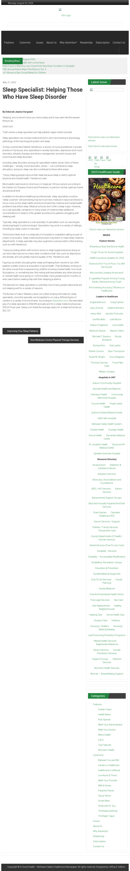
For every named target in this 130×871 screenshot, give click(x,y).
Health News (104, 714)
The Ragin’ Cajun (106, 816)
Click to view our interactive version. (106, 229)
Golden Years (105, 709)
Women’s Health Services (106, 668)
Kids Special (104, 719)
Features (9, 42)
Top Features (104, 745)
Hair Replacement (101, 605)
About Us (51, 42)
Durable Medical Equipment (106, 574)
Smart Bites (104, 800)
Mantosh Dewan (97, 330)
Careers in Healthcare (108, 765)
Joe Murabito (98, 319)
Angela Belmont (98, 302)
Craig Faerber (117, 302)
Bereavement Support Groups (107, 497)
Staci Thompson (116, 351)
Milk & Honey (104, 785)
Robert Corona (96, 351)
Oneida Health (97, 429)
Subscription (103, 42)
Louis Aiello (118, 325)
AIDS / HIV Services (101, 488)
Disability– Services (107, 551)
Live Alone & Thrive (107, 775)
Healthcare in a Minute (109, 770)
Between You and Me (108, 760)
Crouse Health (98, 403)
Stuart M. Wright (97, 357)
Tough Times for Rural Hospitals (107, 252)
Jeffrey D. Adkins (117, 867)
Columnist (25, 42)
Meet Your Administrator (110, 724)
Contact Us (119, 42)
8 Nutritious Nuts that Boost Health (107, 246)
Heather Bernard (115, 308)
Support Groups (100, 659)
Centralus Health (99, 394)
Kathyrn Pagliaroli (99, 325)
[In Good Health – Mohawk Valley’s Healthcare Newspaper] (7, 35)
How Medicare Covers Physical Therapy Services (54, 340)
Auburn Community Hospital (107, 383)
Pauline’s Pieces (106, 790)
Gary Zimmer (96, 308)
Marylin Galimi (117, 330)
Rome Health (95, 435)
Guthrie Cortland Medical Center (106, 412)
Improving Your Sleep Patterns (22, 331)
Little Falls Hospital (107, 418)
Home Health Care (115, 614)
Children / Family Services (105, 527)
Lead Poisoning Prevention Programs (107, 635)
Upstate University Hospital (107, 453)
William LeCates (107, 371)
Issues (39, 42)
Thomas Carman (99, 362)
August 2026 (29, 59)
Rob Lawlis (115, 345)
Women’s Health (106, 750)
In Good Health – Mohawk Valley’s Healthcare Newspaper (48, 867)
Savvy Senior (104, 795)
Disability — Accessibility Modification (106, 556)
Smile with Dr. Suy (107, 806)
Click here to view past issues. (102, 146)
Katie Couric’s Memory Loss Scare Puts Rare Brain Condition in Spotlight (39, 66)
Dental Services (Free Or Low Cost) (107, 545)
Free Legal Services (100, 600)
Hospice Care (100, 620)
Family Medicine (107, 588)
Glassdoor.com (60, 300)
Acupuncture (99, 465)
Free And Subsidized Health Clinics (107, 594)
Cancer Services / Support (107, 521)
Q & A (101, 740)
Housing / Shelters (99, 626)
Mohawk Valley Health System (107, 424)
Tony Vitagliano (117, 357)
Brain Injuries (100, 512)
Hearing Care (95, 614)
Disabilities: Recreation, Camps (106, 562)
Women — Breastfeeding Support (106, 673)
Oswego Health (116, 429)
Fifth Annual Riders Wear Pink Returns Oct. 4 (24, 69)
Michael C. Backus (101, 336)
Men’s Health (104, 735)
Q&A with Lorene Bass (34, 62)
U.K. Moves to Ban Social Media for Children (24, 72)
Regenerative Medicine (107, 644)
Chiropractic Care (107, 530)
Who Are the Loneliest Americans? (107, 272)
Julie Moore (115, 319)
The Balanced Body (107, 811)
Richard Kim (99, 345)
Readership (86, 42)
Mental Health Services (105, 641)
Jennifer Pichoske (114, 313)
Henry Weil (96, 313)
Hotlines (116, 620)
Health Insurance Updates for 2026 (107, 258)
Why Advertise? (68, 42)
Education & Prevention (106, 568)
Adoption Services (107, 474)
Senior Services (101, 650)
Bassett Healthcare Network (107, 389)
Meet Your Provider (107, 780)
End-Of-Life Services (101, 579)
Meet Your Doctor (107, 729)
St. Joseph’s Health (98, 444)
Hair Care (118, 600)
